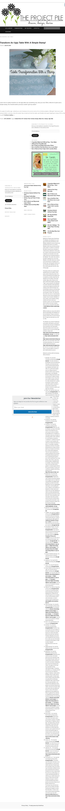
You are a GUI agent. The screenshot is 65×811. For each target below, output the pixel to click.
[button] (32, 398)
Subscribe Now (32, 411)
